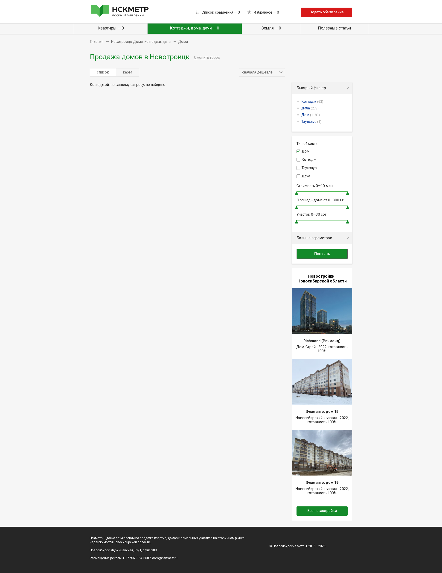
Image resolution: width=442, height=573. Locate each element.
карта (127, 72)
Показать (322, 254)
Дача (310, 108)
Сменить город (207, 57)
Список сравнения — (221, 12)
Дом (310, 115)
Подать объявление (326, 12)
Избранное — (266, 12)
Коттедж (312, 101)
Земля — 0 (271, 28)
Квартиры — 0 (111, 28)
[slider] (296, 193)
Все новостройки (322, 510)
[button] (262, 72)
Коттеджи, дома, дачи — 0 (194, 28)
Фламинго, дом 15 (322, 411)
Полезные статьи (334, 28)
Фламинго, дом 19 (322, 482)
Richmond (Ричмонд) (321, 341)
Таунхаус (311, 121)
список (103, 72)
